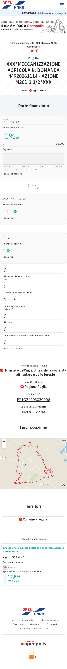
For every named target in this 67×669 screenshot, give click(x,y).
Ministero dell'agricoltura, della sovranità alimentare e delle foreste (35, 372)
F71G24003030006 (33, 399)
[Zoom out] (4, 446)
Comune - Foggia (35, 519)
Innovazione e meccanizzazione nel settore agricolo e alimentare (33, 549)
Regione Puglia (35, 387)
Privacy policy (27, 620)
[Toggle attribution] (63, 485)
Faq (12, 620)
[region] (33, 463)
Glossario (35, 624)
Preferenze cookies (48, 620)
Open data (18, 624)
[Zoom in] (4, 441)
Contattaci (51, 624)
